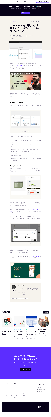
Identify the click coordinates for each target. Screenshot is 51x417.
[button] (12, 2)
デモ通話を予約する (35, 256)
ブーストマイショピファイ (25, 369)
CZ (42, 391)
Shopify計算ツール (24, 395)
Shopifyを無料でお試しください (43, 1)
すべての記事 (46, 312)
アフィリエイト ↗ (8, 393)
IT (40, 391)
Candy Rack (19, 65)
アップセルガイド (24, 393)
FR (40, 389)
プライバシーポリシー (9, 408)
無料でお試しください (25, 12)
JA (38, 391)
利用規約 (14, 408)
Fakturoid (15, 391)
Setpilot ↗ (15, 395)
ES (44, 389)
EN (38, 389)
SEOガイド (23, 391)
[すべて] (15, 397)
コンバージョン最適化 (9, 395)
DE (42, 389)
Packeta (15, 393)
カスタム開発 (8, 391)
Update (22, 298)
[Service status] (41, 409)
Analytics (17, 298)
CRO (26, 298)
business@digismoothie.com (40, 404)
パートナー (31, 391)
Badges (13, 298)
